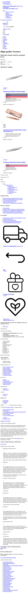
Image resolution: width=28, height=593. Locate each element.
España (8, 573)
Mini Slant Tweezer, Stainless (14, 162)
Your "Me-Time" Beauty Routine (10, 200)
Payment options (9, 15)
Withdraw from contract (5, 421)
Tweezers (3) (11, 190)
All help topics (9, 17)
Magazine (5, 388)
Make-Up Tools (9, 185)
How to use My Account (8, 367)
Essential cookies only (9, 441)
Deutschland (12, 563)
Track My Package (7, 383)
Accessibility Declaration (8, 413)
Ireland (8, 589)
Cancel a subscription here (8, 415)
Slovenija (10, 572)
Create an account (6, 28)
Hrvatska (10, 583)
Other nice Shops (6, 418)
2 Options (5, 159)
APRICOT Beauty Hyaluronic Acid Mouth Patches (13, 209)
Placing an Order (6, 368)
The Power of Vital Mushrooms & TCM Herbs (12, 203)
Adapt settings (17, 441)
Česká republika (14, 590)
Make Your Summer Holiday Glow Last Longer (13, 199)
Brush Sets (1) (11, 188)
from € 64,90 (13, 6)
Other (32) (10, 193)
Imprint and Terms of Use (8, 409)
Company (5, 417)
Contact (4, 395)
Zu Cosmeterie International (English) (8, 557)
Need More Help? (7, 374)
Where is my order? (10, 11)
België (8, 585)
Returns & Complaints (7, 371)
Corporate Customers (7, 375)
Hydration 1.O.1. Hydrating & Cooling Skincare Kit (14, 210)
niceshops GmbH (9, 407)
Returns (7, 13)
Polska (8, 582)
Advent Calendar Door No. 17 (9, 201)
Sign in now (5, 24)
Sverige (9, 577)
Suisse (8, 570)
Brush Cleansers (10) (12, 187)
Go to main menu (6, 1)
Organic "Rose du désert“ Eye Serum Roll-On (12, 211)
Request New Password (8, 381)
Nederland (11, 576)
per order (10, 8)
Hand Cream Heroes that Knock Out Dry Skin (12, 198)
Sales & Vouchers (6, 372)
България (11, 579)
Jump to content (6, 2)
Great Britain (12, 578)
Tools (4, 183)
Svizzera (9, 569)
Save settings (3, 546)
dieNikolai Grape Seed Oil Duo (9, 220)
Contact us (8, 16)
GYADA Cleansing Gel (8, 219)
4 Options (5, 87)
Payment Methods (7, 369)
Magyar (9, 574)
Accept (2, 441)
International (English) (18, 565)
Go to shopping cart (7, 3)
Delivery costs (9, 14)
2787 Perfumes (6, 208)
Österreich (11, 562)
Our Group (5, 394)
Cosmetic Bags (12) (12, 192)
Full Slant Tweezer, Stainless (14, 91)
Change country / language (15, 405)
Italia (7, 564)
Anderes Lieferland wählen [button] (6, 559)
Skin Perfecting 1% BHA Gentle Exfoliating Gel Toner (14, 217)
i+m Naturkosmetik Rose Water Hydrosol (11, 222)
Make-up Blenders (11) (13, 189)
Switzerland (11, 571)
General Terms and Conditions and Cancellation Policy (14, 411)
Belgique (10, 580)
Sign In (4, 379)
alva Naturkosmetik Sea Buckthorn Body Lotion (13, 212)
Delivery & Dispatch (7, 370)
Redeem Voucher (6, 384)
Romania (10, 591)
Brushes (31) (11, 186)
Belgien (9, 584)
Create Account (6, 380)
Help (4, 10)
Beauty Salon (6, 389)
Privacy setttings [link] (6, 414)
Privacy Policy (6, 410)
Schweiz (9, 567)
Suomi (8, 587)
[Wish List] (4, 31)
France (8, 566)
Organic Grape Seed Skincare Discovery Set (12, 221)
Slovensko (11, 586)
